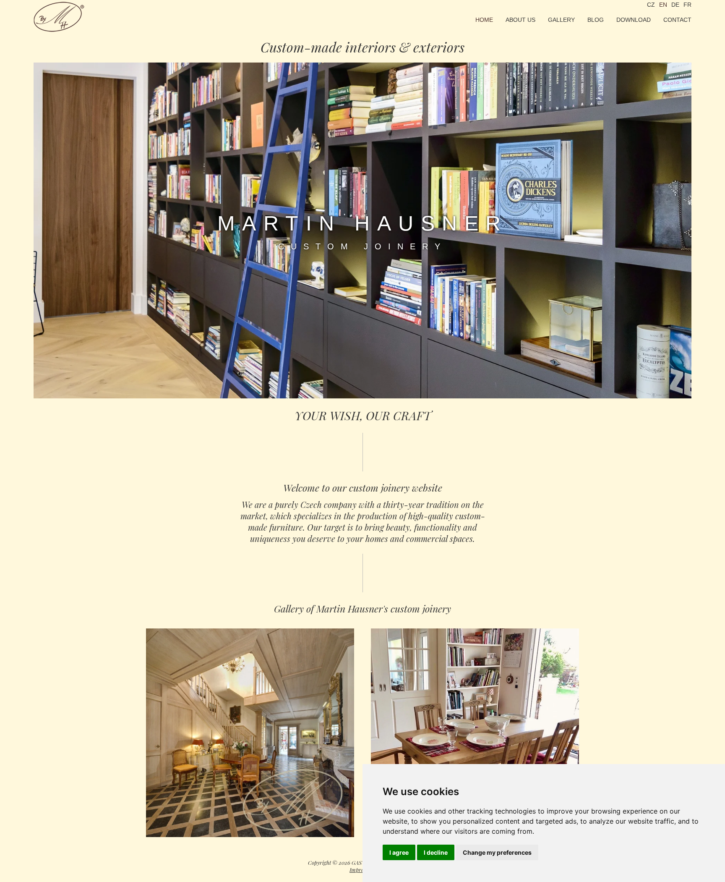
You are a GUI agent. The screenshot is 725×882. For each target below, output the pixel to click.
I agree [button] (399, 852)
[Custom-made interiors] (250, 732)
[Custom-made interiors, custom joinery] (59, 17)
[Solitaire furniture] (475, 732)
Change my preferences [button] (497, 852)
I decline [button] (436, 852)
